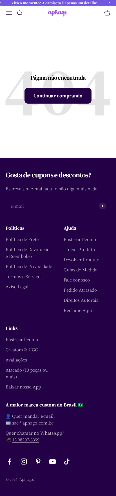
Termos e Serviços (24, 276)
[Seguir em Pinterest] (38, 461)
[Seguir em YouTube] (52, 461)
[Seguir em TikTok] (67, 461)
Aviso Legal (17, 286)
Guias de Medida (80, 269)
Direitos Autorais (81, 300)
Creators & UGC (22, 349)
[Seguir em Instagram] (24, 461)
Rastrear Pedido (80, 239)
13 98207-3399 (25, 440)
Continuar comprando (58, 96)
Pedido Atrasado (80, 290)
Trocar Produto (79, 249)
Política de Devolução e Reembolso (28, 252)
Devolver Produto (81, 259)
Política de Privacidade (29, 266)
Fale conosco (77, 280)
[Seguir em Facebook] (9, 461)
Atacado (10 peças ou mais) (27, 373)
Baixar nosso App (23, 387)
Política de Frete (22, 239)
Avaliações (16, 360)
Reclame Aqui (78, 310)
